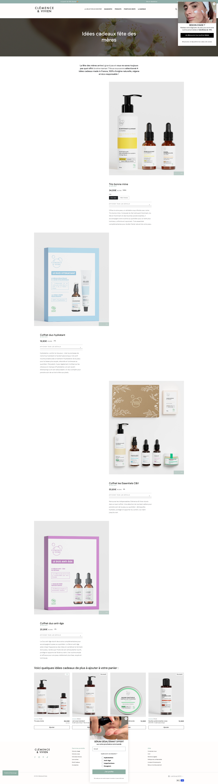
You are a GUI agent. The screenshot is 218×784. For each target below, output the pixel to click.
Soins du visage (76, 751)
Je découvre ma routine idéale (197, 35)
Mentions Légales (152, 757)
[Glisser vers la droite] (181, 173)
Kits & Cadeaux (76, 762)
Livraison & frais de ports (154, 762)
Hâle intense (124, 198)
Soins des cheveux (77, 757)
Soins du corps (76, 754)
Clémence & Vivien (42, 776)
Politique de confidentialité (155, 759)
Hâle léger (113, 198)
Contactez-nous (152, 751)
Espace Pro (180, 2)
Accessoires (75, 765)
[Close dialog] (125, 718)
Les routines (75, 759)
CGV (149, 754)
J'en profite (109, 771)
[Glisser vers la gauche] (176, 173)
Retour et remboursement (155, 765)
